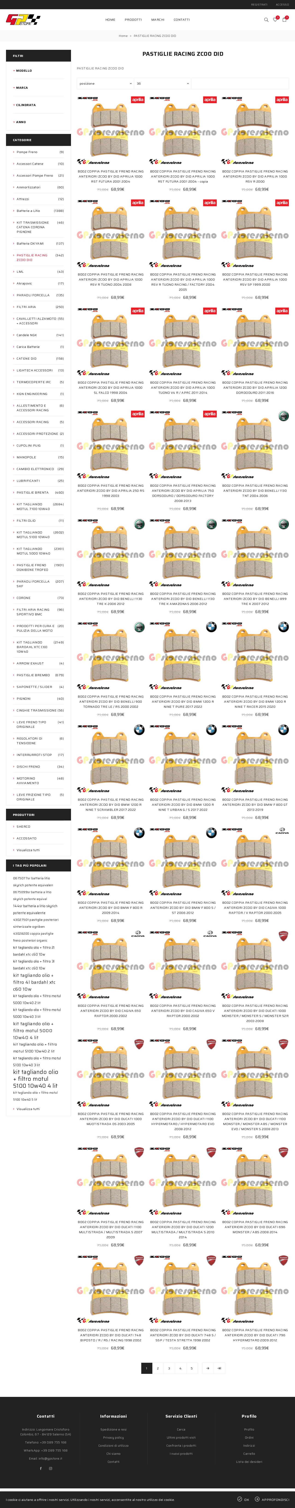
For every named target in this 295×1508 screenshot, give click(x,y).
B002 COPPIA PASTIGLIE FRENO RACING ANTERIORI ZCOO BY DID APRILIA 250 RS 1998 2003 (110, 490)
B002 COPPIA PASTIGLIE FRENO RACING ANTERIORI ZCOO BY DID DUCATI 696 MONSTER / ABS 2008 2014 (255, 1227)
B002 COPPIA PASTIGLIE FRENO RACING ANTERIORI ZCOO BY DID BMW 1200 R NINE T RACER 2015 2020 (255, 701)
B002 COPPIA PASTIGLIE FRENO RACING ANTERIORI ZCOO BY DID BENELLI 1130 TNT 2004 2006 (255, 490)
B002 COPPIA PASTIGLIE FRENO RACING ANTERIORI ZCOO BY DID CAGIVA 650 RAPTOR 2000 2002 (111, 1010)
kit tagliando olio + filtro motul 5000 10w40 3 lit (37, 1013)
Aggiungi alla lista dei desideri (110, 130)
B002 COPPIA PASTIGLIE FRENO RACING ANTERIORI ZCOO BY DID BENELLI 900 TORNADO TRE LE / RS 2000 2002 (111, 701)
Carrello (249, 1453)
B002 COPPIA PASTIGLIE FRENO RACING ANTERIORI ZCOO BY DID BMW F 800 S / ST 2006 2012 (183, 907)
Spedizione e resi (113, 1429)
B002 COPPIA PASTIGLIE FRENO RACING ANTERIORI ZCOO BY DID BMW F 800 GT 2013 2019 (255, 804)
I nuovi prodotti (181, 1453)
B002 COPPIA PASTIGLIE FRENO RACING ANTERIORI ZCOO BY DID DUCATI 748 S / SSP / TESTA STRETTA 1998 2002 (183, 1335)
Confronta (101, 130)
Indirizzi (249, 1445)
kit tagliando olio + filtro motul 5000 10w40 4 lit (33, 1030)
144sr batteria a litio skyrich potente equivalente (35, 909)
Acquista (120, 130)
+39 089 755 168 (53, 1442)
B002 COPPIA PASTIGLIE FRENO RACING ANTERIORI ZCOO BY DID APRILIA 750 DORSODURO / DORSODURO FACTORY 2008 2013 (183, 493)
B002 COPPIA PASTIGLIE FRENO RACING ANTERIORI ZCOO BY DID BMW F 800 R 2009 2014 (111, 907)
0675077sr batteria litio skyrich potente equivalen (33, 882)
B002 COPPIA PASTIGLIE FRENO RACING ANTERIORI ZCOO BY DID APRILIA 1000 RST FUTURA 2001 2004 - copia (183, 176)
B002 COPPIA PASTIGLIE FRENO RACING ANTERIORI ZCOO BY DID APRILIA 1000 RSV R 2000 (255, 176)
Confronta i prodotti (181, 1445)
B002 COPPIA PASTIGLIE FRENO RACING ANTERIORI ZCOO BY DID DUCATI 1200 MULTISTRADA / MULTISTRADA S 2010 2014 (183, 1229)
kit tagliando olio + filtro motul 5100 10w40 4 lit (36, 1079)
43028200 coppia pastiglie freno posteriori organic (33, 937)
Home (123, 35)
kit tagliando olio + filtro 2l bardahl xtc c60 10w (34, 951)
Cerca (181, 1429)
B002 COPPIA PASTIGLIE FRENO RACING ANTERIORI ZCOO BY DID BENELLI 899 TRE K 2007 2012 (255, 598)
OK (246, 1499)
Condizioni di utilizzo (113, 1445)
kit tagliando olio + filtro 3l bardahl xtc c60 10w (34, 965)
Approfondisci (275, 1499)
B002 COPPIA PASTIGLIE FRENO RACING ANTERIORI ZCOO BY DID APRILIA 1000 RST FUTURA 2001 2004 (111, 176)
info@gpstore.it (50, 1458)
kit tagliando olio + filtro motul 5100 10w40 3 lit (37, 1062)
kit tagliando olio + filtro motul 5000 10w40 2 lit (37, 999)
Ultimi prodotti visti (181, 1437)
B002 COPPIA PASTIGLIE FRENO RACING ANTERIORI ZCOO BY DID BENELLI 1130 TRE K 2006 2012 (111, 598)
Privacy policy (113, 1437)
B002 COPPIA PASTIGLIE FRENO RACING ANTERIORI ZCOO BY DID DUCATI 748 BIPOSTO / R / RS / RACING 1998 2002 (111, 1335)
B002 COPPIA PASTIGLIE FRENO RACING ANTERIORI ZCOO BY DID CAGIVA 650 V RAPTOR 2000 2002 (183, 1010)
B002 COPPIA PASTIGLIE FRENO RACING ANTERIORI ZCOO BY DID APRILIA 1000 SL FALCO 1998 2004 (111, 387)
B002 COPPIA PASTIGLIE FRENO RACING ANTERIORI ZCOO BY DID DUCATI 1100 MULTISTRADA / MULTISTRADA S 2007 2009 (111, 1229)
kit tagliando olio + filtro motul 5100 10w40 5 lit (35, 1096)
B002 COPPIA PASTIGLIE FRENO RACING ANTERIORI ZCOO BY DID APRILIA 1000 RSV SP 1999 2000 (255, 279)
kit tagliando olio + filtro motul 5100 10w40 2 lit (35, 1047)
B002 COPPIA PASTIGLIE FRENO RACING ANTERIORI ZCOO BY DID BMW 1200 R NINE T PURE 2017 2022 (183, 701)
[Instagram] (50, 1468)
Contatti (114, 1461)
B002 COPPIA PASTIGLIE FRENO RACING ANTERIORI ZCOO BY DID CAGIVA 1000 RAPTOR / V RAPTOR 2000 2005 (255, 907)
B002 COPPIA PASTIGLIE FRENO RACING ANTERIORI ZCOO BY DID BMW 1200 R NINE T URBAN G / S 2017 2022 (183, 804)
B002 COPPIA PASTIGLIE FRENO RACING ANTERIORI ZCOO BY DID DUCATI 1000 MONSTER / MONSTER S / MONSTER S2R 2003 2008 (255, 1013)
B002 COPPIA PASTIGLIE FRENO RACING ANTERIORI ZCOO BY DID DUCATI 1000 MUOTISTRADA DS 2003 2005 (111, 1118)
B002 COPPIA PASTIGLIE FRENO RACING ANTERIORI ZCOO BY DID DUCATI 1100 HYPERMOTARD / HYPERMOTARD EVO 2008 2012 (183, 1121)
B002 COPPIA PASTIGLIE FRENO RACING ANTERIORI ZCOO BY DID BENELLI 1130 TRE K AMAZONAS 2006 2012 (183, 598)
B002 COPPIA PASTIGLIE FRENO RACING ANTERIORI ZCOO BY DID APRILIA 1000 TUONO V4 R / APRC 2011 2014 (183, 387)
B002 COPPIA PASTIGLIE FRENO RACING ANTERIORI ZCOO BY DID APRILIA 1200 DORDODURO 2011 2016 (255, 387)
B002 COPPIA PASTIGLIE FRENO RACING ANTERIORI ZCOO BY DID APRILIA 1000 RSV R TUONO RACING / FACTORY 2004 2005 (183, 282)
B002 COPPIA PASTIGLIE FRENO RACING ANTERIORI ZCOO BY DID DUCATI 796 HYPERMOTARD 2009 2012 (255, 1335)
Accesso (282, 4)
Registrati (259, 4)
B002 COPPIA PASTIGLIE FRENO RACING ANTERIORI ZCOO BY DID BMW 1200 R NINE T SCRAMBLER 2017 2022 (111, 804)
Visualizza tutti (28, 850)
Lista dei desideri (249, 1461)
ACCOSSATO (27, 838)
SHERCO (23, 826)
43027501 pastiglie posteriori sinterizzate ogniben (36, 923)
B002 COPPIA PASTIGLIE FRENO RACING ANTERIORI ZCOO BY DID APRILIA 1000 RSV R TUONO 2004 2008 (111, 279)
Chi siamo (113, 1453)
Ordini (249, 1437)
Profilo (249, 1429)
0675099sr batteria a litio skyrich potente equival (32, 895)
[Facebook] (40, 1468)
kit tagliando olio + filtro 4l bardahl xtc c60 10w (34, 982)
